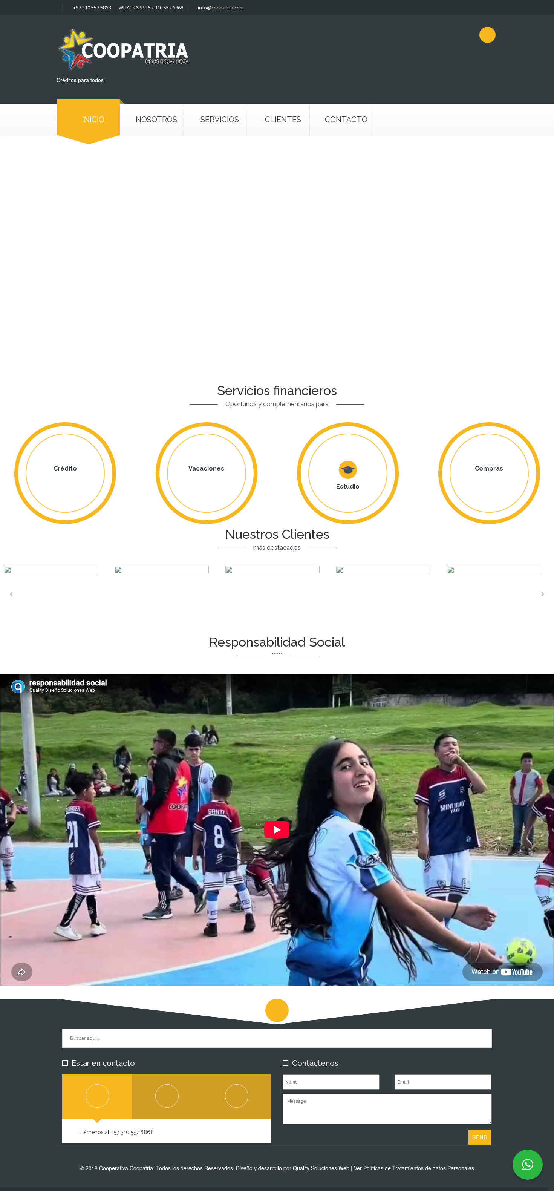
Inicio (93, 119)
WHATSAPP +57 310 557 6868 (151, 7)
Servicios (219, 119)
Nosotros (156, 119)
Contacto (346, 119)
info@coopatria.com (220, 7)
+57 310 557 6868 (91, 7)
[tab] (97, 1096)
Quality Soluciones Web (321, 1168)
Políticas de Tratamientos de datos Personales (418, 1168)
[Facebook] (487, 35)
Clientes (283, 119)
